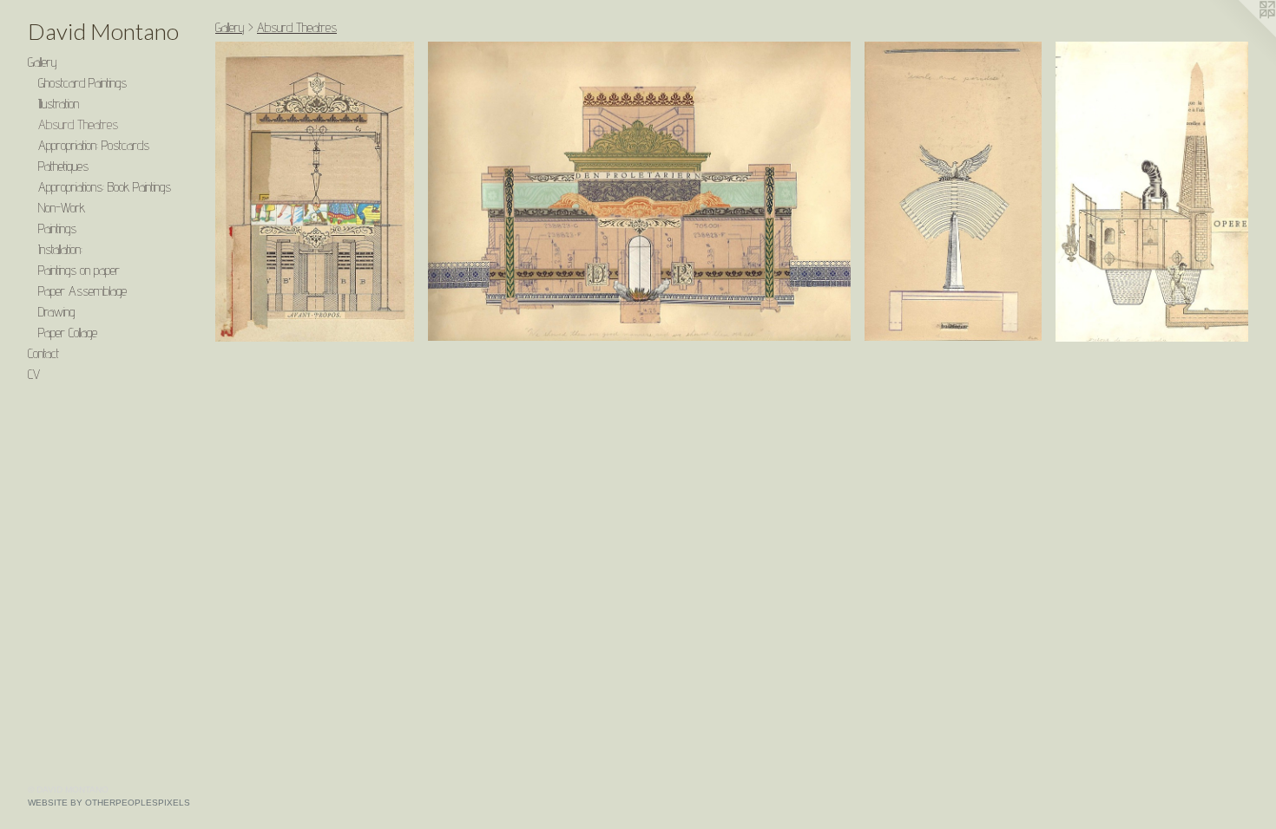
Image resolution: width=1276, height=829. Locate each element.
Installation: (60, 249)
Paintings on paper (79, 270)
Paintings (57, 228)
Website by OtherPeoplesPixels (109, 802)
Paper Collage (67, 332)
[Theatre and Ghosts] (314, 192)
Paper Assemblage (82, 291)
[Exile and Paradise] (953, 191)
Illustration (58, 103)
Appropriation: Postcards (93, 145)
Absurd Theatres (78, 124)
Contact (43, 353)
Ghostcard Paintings (82, 83)
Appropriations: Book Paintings (104, 187)
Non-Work (61, 207)
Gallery (42, 62)
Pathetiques (63, 166)
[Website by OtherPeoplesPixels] (1241, 34)
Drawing (56, 312)
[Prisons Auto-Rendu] (1152, 192)
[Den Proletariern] (639, 191)
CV (34, 374)
